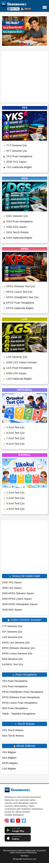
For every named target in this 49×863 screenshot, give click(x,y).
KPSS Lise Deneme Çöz (16, 642)
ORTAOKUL (24, 389)
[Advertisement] (24, 76)
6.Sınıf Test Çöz (14, 432)
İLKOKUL (24, 454)
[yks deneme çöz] (24, 139)
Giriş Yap (14, 9)
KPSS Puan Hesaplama (18, 302)
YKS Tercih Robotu (13, 730)
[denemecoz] (17, 791)
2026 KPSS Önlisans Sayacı (18, 593)
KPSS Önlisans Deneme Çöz (18, 648)
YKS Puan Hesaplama (17, 156)
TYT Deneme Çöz (15, 145)
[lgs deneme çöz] (24, 351)
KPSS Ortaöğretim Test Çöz (21, 297)
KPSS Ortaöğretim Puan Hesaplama (22, 691)
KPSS (24, 248)
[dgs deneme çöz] (24, 210)
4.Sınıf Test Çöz (14, 508)
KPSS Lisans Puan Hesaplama (19, 702)
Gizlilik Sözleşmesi (14, 814)
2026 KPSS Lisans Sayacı (17, 598)
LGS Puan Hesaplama (17, 367)
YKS (24, 107)
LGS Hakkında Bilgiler (17, 378)
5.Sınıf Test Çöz (14, 427)
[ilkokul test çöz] (24, 487)
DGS (25, 178)
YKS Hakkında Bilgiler (17, 167)
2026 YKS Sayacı (15, 161)
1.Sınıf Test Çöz (14, 492)
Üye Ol (28, 9)
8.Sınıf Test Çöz (14, 443)
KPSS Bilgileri (10, 763)
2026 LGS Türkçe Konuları (20, 362)
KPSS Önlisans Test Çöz (19, 286)
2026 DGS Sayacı (15, 226)
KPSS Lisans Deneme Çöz (17, 653)
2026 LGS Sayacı (15, 373)
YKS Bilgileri (9, 752)
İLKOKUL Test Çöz (12, 664)
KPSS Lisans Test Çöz (17, 291)
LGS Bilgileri (9, 768)
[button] (20, 44)
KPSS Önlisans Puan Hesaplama (21, 697)
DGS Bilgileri (9, 757)
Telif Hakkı (24, 856)
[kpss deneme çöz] (24, 280)
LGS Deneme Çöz (15, 356)
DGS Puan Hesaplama (18, 221)
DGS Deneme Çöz (15, 216)
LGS (24, 319)
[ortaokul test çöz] (24, 421)
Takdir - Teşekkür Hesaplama (18, 713)
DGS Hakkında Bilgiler (17, 237)
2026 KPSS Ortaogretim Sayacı (20, 604)
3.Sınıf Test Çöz (14, 503)
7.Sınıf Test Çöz (14, 438)
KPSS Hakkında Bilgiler (18, 308)
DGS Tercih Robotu (16, 232)
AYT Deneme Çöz (15, 150)
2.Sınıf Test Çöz (14, 498)
